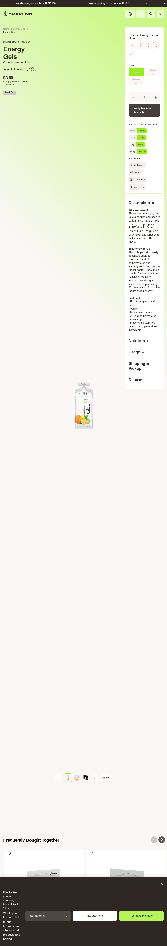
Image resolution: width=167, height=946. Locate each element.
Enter (83, 507)
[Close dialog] (125, 403)
